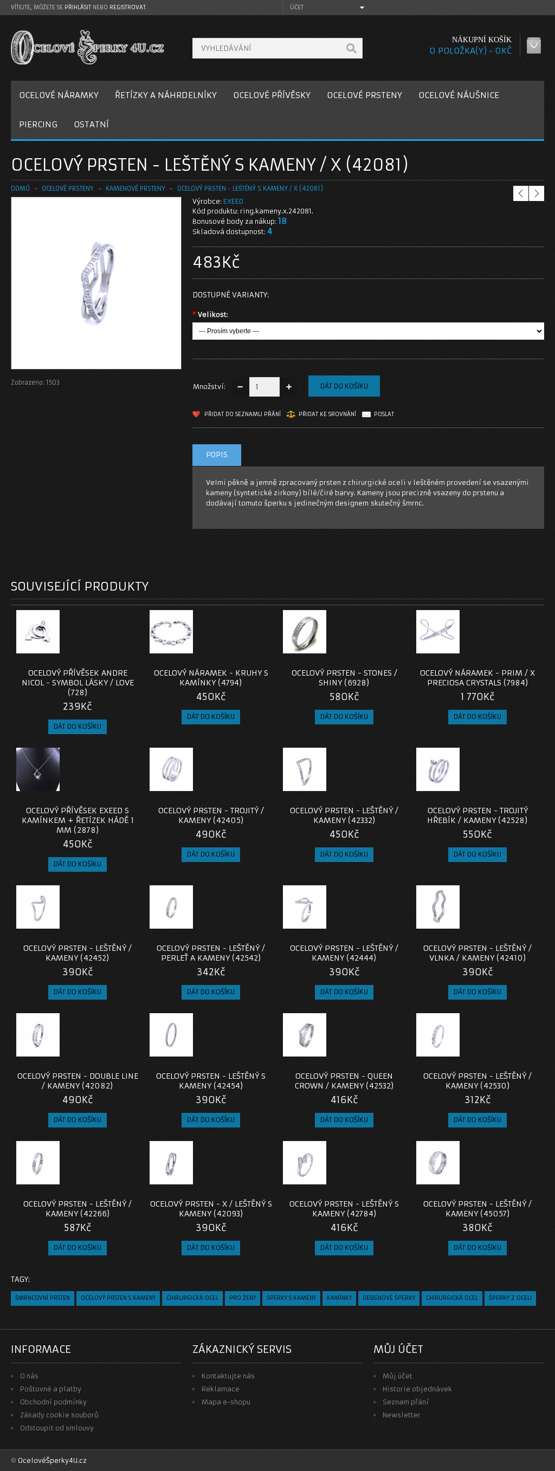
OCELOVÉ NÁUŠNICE (458, 95)
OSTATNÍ (91, 124)
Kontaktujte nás (228, 1376)
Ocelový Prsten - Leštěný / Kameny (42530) (477, 1081)
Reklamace (221, 1389)
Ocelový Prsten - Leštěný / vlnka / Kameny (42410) (477, 953)
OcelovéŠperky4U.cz (52, 1460)
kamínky (339, 1297)
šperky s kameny (291, 1297)
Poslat (384, 414)
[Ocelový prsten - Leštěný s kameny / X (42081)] (96, 358)
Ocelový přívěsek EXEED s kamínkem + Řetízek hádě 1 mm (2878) (78, 820)
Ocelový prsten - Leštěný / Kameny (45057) (477, 1209)
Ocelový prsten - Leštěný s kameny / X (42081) (250, 188)
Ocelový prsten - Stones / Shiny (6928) (344, 678)
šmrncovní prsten (42, 1297)
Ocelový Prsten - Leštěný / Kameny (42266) (77, 1209)
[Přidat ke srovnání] (126, 650)
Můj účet (397, 1376)
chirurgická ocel (192, 1297)
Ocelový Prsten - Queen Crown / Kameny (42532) (344, 1081)
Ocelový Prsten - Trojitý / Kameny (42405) (211, 815)
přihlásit (77, 7)
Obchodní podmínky (53, 1402)
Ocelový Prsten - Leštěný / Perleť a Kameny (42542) (211, 953)
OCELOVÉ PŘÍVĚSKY (272, 95)
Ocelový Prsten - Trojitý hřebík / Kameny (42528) (477, 815)
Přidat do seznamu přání (242, 414)
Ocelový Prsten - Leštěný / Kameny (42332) (344, 815)
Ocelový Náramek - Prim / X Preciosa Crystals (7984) (477, 678)
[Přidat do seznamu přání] (109, 650)
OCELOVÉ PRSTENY (364, 95)
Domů (20, 188)
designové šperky (389, 1297)
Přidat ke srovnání (327, 414)
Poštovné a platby (50, 1389)
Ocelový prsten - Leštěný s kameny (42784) (344, 1209)
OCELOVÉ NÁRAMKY (59, 95)
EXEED (233, 201)
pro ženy (242, 1297)
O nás (29, 1376)
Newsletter (402, 1415)
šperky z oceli (510, 1297)
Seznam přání (406, 1402)
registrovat (127, 7)
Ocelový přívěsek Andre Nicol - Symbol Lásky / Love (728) (78, 682)
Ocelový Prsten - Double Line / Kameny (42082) (77, 1081)
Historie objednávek (417, 1389)
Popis (217, 454)
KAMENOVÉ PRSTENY (135, 188)
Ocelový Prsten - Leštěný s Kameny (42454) (211, 1081)
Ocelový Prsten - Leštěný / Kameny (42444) (344, 953)
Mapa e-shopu (226, 1402)
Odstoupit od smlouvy (57, 1428)
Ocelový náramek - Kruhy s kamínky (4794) (211, 678)
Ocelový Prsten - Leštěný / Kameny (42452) (77, 953)
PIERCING (38, 124)
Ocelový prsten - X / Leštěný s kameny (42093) (211, 1209)
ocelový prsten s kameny (118, 1297)
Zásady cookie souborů (59, 1415)
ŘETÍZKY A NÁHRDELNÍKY (166, 95)
